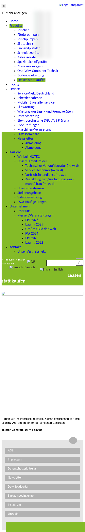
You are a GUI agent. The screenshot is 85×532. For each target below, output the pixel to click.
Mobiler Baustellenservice (36, 103)
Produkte (16, 26)
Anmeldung (33, 143)
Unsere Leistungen (30, 188)
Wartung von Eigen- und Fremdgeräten (45, 112)
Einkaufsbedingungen (21, 495)
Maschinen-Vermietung (34, 130)
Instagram (14, 504)
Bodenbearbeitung (30, 75)
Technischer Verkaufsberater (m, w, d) (52, 166)
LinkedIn (13, 513)
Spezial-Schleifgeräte (32, 62)
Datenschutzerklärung (22, 468)
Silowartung (25, 107)
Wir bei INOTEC (28, 157)
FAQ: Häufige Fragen (31, 202)
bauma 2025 (34, 225)
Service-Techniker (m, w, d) (44, 170)
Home (13, 21)
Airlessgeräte (26, 57)
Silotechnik (25, 44)
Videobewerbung (29, 197)
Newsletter (25, 139)
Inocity (14, 84)
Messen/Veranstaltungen (35, 215)
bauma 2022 (34, 243)
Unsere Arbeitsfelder (32, 161)
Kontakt (15, 247)
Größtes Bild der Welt (40, 229)
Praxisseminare (28, 134)
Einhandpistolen (28, 48)
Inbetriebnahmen (29, 98)
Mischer (23, 30)
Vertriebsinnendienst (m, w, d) (46, 175)
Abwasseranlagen (29, 66)
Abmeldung (33, 148)
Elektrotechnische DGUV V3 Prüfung (43, 121)
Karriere (15, 152)
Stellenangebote (29, 193)
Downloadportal (18, 486)
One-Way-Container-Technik (37, 71)
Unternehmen (19, 206)
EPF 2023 (31, 238)
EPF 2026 (31, 220)
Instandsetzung (28, 116)
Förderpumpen (28, 35)
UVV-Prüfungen (28, 125)
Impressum (15, 459)
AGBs (11, 450)
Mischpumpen (27, 39)
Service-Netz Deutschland (35, 93)
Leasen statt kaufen (31, 80)
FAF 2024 (31, 234)
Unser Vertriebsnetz (31, 252)
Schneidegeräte (28, 53)
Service (14, 89)
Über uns (23, 211)
